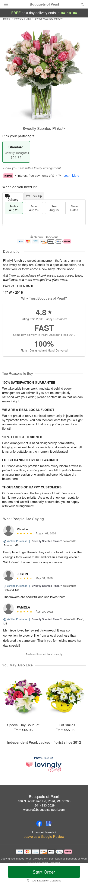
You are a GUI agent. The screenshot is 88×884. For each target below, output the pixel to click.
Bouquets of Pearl (44, 4)
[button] (79, 874)
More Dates (74, 208)
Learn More (71, 175)
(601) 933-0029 (44, 805)
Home (6, 18)
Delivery (12, 198)
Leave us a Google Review (44, 836)
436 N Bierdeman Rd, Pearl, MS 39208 (44, 801)
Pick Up (37, 196)
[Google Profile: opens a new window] (49, 824)
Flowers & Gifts (22, 18)
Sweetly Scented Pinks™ (47, 541)
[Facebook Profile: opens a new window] (39, 824)
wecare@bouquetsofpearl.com (44, 809)
